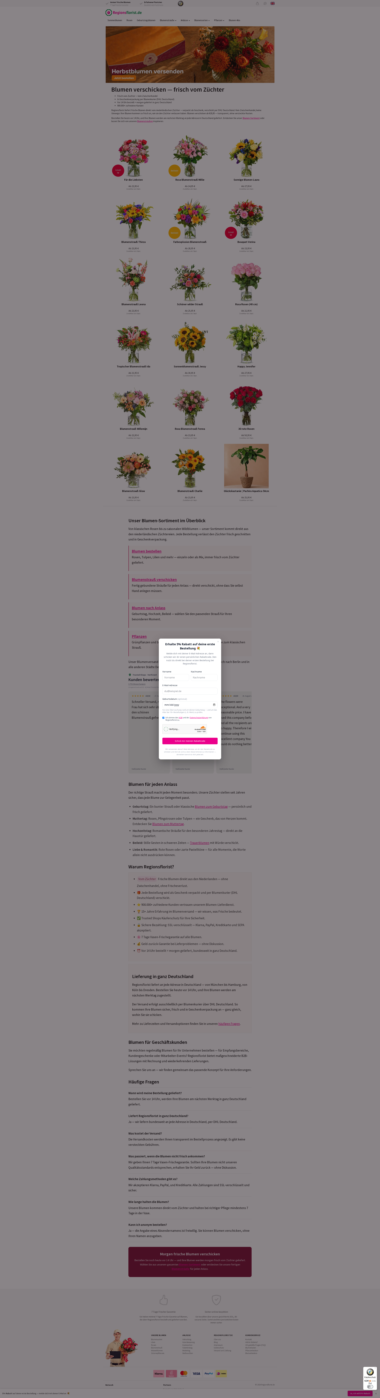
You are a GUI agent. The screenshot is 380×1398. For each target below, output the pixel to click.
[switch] (370, 1386)
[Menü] (375, 1368)
